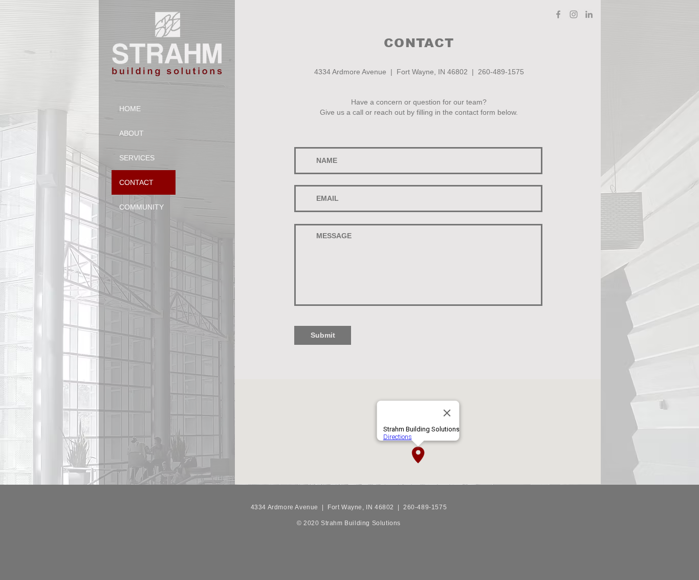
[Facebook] (558, 14)
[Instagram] (574, 14)
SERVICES (137, 158)
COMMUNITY (141, 207)
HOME (130, 109)
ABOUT (131, 133)
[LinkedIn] (589, 14)
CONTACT (136, 182)
